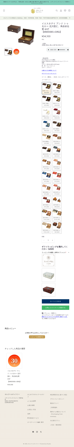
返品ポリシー (54, 403)
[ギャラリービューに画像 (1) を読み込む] (8, 51)
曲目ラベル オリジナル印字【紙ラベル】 (55, 317)
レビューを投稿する (37, 337)
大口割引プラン (55, 420)
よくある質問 (31, 401)
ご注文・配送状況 (55, 425)
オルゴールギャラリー (33, 443)
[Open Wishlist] (65, 11)
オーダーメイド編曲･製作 (35, 422)
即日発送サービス (33, 418)
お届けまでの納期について (49, 70)
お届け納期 (30, 405)
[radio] (46, 88)
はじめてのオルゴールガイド (35, 396)
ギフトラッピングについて (49, 73)
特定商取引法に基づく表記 (58, 395)
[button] (4, 11)
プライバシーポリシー (57, 399)
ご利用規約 (53, 407)
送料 (28, 414)
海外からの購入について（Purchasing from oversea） (58, 414)
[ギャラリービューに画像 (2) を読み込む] (16, 51)
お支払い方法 (31, 409)
